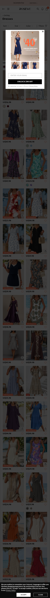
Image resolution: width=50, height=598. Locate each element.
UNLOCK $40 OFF (25, 82)
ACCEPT (23, 595)
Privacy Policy (10, 590)
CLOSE (40, 595)
